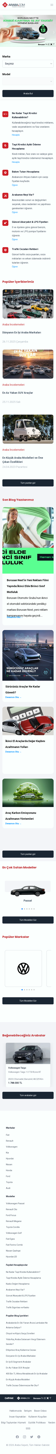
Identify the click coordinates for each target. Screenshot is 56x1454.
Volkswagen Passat (15, 1203)
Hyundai (10, 1158)
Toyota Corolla (13, 1227)
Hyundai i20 (11, 1256)
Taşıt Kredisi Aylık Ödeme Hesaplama (23, 1278)
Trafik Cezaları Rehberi (16, 1301)
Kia (7, 1152)
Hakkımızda (15, 1410)
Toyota (9, 1182)
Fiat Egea (10, 1239)
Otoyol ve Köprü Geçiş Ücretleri (20, 1333)
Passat (28, 900)
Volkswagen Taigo (17, 1068)
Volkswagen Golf (14, 1233)
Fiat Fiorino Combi (14, 1245)
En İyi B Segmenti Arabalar (18, 1362)
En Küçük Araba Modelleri (18, 1379)
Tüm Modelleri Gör (28, 920)
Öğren (15, 185)
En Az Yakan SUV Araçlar (18, 1368)
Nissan (9, 1164)
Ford (8, 1176)
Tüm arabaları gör (28, 1095)
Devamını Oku (15, 617)
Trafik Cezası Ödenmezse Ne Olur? (22, 1385)
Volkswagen (11, 1147)
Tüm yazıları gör (28, 483)
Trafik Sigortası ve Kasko (17, 1307)
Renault (9, 1141)
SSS (28, 1428)
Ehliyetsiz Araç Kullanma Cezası (21, 1350)
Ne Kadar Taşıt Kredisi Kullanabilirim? (23, 1272)
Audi (8, 1188)
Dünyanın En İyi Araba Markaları (21, 1356)
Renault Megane (14, 1221)
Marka (6, 56)
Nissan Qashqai (13, 1251)
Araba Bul (28, 93)
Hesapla (16, 135)
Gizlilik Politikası (37, 1422)
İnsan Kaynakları (17, 1416)
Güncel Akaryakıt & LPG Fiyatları (21, 1295)
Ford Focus (11, 1215)
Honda (9, 1170)
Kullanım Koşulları (37, 1416)
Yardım (51, 1422)
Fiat (7, 1135)
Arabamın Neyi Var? (15, 1290)
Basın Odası (40, 1410)
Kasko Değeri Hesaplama (17, 1284)
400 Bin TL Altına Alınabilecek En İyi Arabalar (27, 1373)
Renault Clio (11, 1209)
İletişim (28, 1410)
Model (6, 74)
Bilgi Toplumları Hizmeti (13, 1422)
